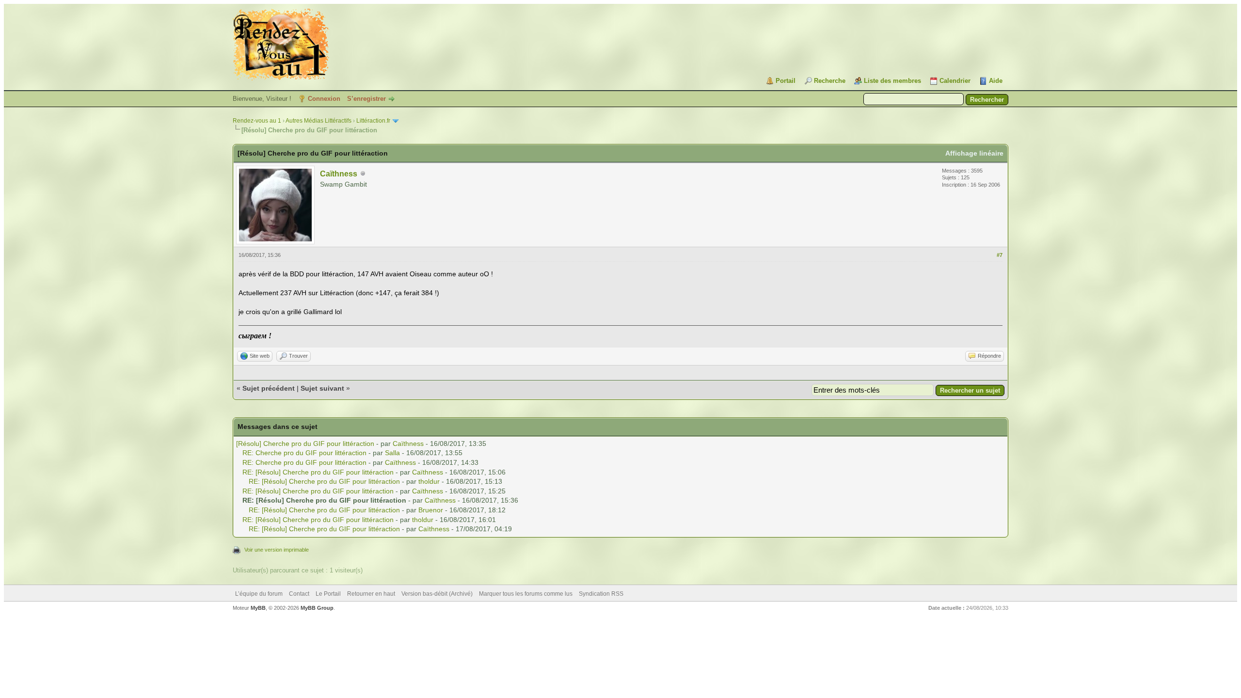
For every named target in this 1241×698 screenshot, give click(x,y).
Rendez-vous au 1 (257, 120)
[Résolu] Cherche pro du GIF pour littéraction (305, 443)
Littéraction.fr (373, 120)
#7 (999, 255)
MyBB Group (317, 608)
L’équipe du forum (259, 593)
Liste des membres (892, 80)
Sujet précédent (268, 388)
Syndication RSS (601, 593)
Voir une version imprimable (276, 550)
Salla (392, 453)
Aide (995, 80)
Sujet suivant (322, 388)
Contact (299, 593)
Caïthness (338, 174)
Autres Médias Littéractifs (318, 120)
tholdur (429, 481)
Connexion (324, 98)
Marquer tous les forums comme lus (526, 593)
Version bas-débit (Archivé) (437, 593)
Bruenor (430, 510)
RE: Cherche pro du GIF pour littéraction (304, 453)
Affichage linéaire (974, 153)
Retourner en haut (371, 593)
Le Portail (328, 593)
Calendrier (955, 80)
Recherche (829, 80)
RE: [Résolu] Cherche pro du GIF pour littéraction (318, 472)
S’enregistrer (366, 98)
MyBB (258, 608)
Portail (786, 80)
